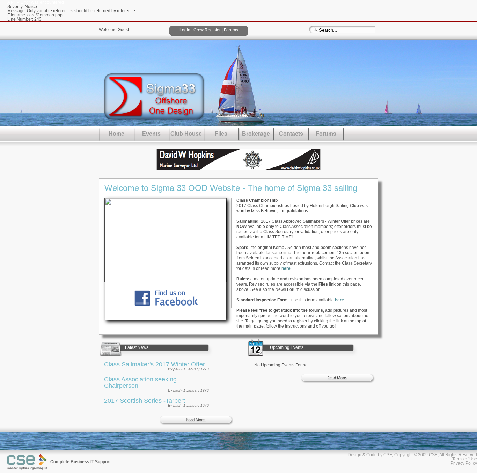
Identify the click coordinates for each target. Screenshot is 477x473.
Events (151, 134)
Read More (196, 420)
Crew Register (207, 30)
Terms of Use (464, 459)
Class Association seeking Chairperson (140, 382)
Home (116, 134)
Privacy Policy (463, 463)
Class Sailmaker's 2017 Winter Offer (154, 364)
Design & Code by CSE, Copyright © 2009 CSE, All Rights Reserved (412, 454)
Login (184, 30)
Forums (231, 30)
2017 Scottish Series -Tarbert (144, 400)
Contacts (291, 134)
